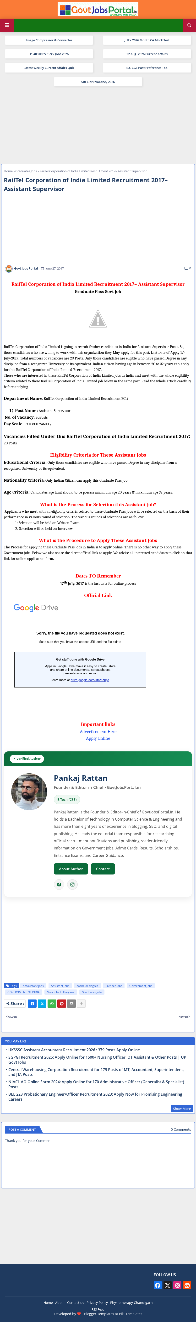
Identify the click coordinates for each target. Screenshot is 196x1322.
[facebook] (158, 1285)
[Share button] (81, 1003)
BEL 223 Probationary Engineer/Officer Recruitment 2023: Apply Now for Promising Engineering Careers (95, 1097)
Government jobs (140, 986)
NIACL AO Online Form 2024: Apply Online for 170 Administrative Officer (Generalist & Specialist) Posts (96, 1084)
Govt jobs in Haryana (61, 992)
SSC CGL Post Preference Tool (147, 68)
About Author (71, 868)
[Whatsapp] (52, 1003)
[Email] (71, 1003)
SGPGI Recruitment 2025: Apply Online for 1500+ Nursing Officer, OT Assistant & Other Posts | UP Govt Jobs (97, 1060)
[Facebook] (59, 884)
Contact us (75, 1302)
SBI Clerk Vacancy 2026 (98, 82)
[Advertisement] (98, 124)
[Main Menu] (7, 25)
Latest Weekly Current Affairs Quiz (49, 68)
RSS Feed (98, 1309)
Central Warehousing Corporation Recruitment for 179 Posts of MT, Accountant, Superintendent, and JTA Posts (96, 1072)
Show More (182, 1108)
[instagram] (177, 1285)
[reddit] (187, 1285)
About (60, 1302)
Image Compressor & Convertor (49, 40)
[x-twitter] (167, 1285)
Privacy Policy (97, 1302)
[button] (189, 25)
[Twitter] (42, 1003)
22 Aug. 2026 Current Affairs (147, 54)
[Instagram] (72, 884)
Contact (103, 868)
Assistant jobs (60, 986)
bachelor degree (87, 986)
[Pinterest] (61, 1003)
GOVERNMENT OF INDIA (23, 992)
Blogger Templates (99, 1314)
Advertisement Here (98, 731)
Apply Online (98, 738)
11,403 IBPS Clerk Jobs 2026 (49, 54)
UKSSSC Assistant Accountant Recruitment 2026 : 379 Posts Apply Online (74, 1049)
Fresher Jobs (114, 986)
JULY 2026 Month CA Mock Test (147, 40)
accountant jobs (33, 986)
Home (8, 171)
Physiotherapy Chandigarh (131, 1302)
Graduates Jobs (26, 171)
